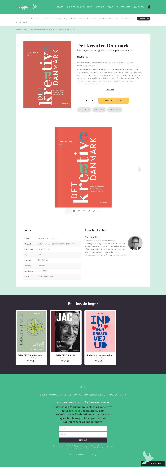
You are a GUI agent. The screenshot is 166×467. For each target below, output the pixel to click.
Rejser (105, 19)
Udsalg (25, 30)
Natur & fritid (113, 19)
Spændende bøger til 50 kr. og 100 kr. (44, 30)
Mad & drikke (35, 19)
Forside (18, 30)
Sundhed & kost (47, 19)
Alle (17, 19)
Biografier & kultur (22, 22)
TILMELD (83, 440)
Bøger (60, 7)
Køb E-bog (99, 110)
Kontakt (138, 7)
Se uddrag (84, 110)
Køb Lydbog (115, 110)
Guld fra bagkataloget (79, 7)
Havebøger (58, 19)
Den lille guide (25, 19)
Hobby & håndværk (127, 19)
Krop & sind (68, 19)
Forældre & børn (79, 19)
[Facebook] (81, 387)
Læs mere (110, 90)
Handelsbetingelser (95, 395)
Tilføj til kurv (113, 100)
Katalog (99, 7)
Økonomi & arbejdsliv (94, 19)
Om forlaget (123, 7)
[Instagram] (85, 387)
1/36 (68, 211)
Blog (110, 7)
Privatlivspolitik (117, 395)
